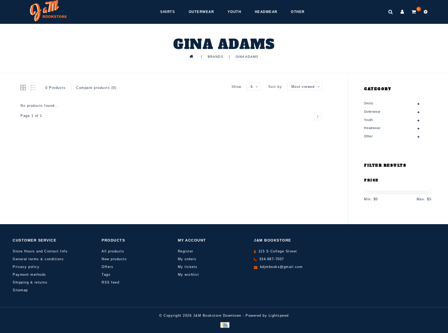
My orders (187, 259)
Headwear (266, 12)
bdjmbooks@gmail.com (281, 267)
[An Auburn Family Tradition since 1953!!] (48, 10)
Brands (215, 57)
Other (298, 12)
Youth (234, 12)
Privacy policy (26, 267)
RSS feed (110, 282)
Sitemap (20, 290)
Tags (106, 275)
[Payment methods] (224, 325)
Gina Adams (247, 57)
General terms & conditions (38, 259)
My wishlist (188, 275)
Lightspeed (279, 315)
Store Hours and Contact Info (40, 251)
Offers (107, 267)
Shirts (167, 12)
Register (185, 251)
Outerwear (201, 12)
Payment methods (29, 275)
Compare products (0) (96, 88)
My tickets (188, 267)
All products (113, 251)
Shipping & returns (30, 282)
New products (114, 259)
